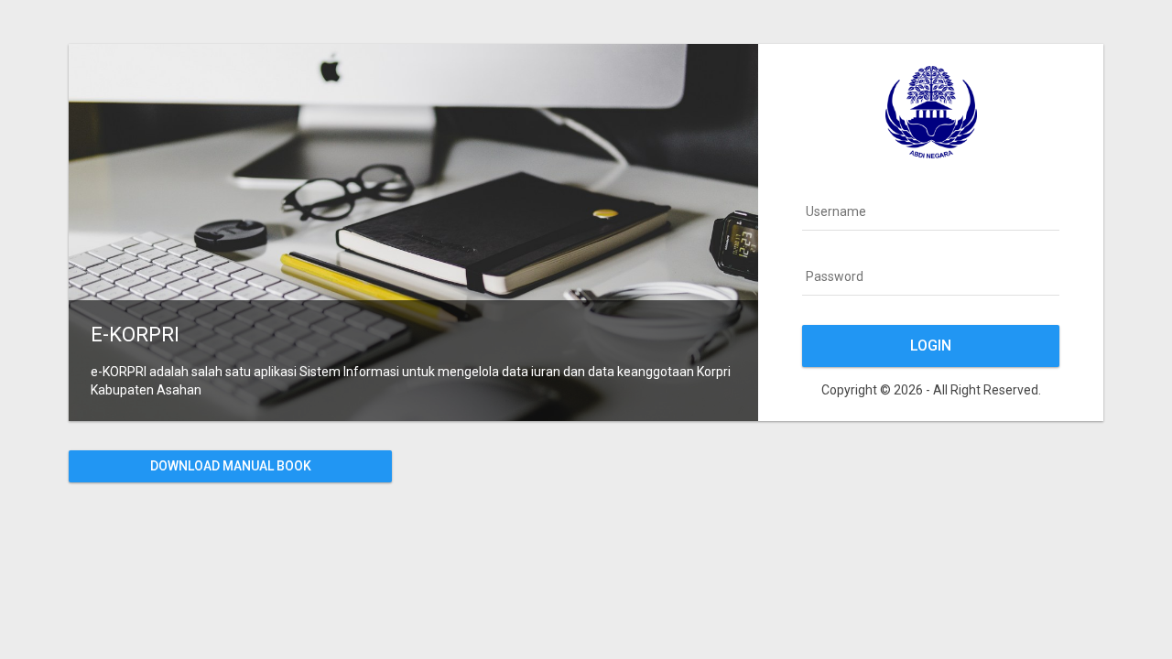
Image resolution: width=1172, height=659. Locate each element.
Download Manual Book (230, 466)
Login (930, 345)
